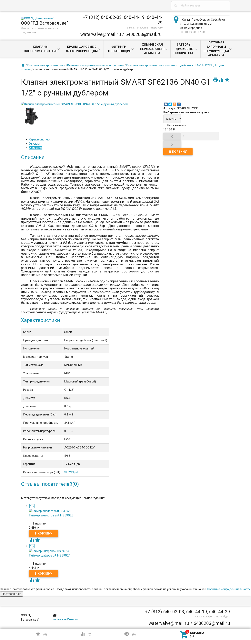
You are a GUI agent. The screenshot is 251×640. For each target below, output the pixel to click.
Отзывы (34, 143)
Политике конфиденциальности (228, 589)
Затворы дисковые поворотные (184, 49)
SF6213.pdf (71, 472)
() (41, 634)
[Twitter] (170, 104)
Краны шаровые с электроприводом (82, 49)
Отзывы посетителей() (50, 484)
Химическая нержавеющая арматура (152, 49)
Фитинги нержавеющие (119, 49)
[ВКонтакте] (166, 104)
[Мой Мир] (179, 104)
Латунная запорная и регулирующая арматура (216, 49)
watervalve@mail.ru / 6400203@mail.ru (121, 34)
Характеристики (39, 139)
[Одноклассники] (174, 104)
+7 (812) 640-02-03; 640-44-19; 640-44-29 (123, 20)
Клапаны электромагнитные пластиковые (95, 65)
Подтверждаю (11, 594)
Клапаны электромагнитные (40, 49)
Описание (35, 147)
